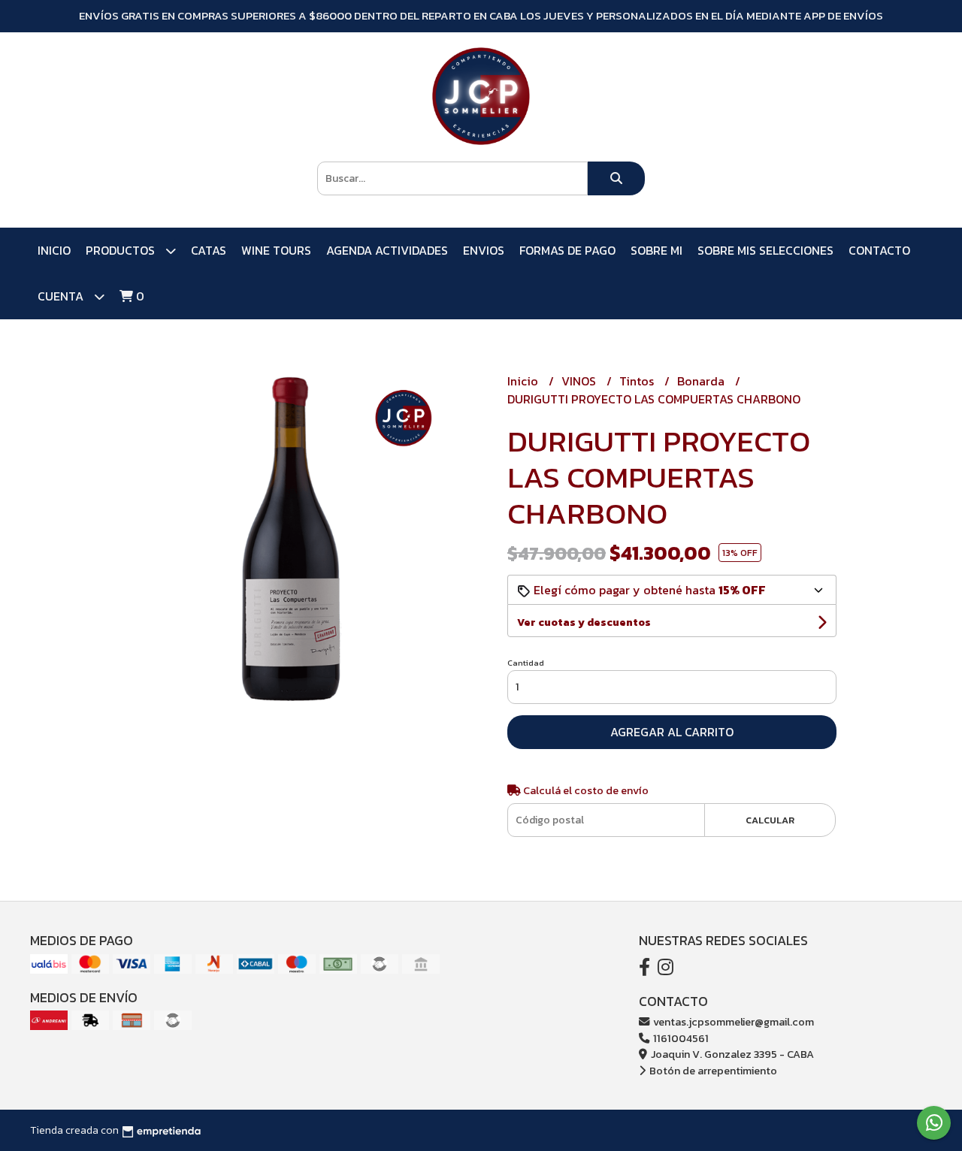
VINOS (580, 381)
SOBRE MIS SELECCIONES (765, 250)
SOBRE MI (656, 250)
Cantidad (525, 663)
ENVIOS (483, 250)
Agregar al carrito (672, 732)
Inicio (54, 250)
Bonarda (702, 381)
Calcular (770, 820)
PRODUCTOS (122, 250)
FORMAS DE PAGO (567, 250)
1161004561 (680, 1038)
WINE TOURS (276, 250)
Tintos (638, 381)
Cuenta (62, 296)
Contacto (879, 250)
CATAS (208, 250)
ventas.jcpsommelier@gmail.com (732, 1022)
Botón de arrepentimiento (712, 1070)
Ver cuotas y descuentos (584, 622)
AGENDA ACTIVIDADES (387, 250)
